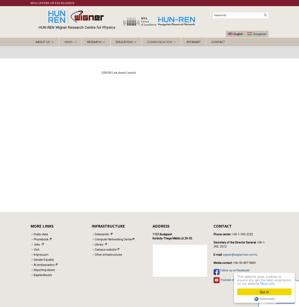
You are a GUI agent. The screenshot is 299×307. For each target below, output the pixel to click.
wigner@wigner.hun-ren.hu (240, 254)
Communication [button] (159, 42)
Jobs (37, 244)
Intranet (194, 42)
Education (124, 42)
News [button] (68, 42)
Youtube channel (231, 280)
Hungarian (259, 34)
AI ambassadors (44, 264)
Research (94, 42)
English (238, 34)
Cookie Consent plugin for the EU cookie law (264, 299)
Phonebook (41, 239)
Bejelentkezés (43, 275)
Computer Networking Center (113, 239)
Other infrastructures (108, 254)
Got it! (264, 291)
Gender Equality (44, 259)
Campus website (105, 249)
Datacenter (102, 234)
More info (267, 283)
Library (99, 244)
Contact (218, 42)
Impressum (41, 254)
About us (43, 42)
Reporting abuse (44, 270)
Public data (41, 234)
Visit (36, 249)
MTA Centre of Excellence (52, 3)
